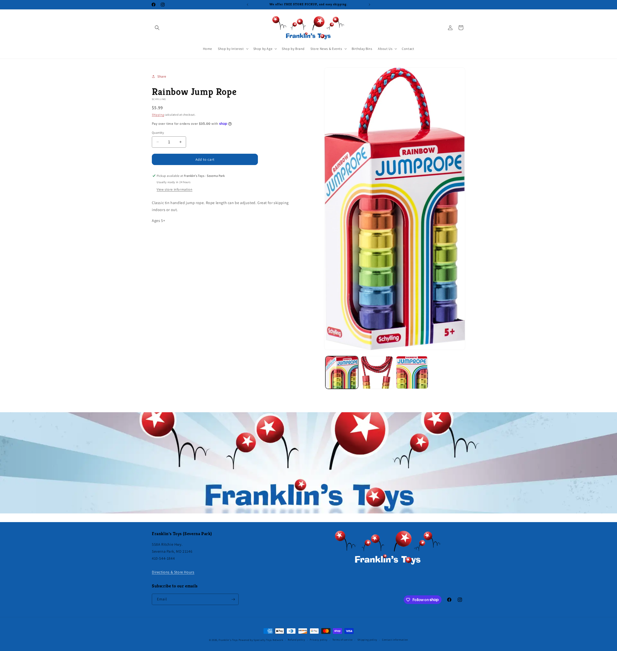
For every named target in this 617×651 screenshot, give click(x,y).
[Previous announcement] (247, 4)
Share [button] (161, 76)
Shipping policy (367, 639)
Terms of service (342, 639)
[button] (157, 27)
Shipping (158, 114)
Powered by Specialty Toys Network (261, 640)
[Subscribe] (233, 599)
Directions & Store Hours (173, 572)
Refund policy (296, 639)
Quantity (158, 132)
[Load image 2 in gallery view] (377, 372)
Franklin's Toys (228, 640)
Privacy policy (319, 639)
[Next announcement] (369, 4)
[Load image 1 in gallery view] (341, 372)
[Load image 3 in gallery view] (412, 372)
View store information (174, 189)
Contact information (395, 639)
